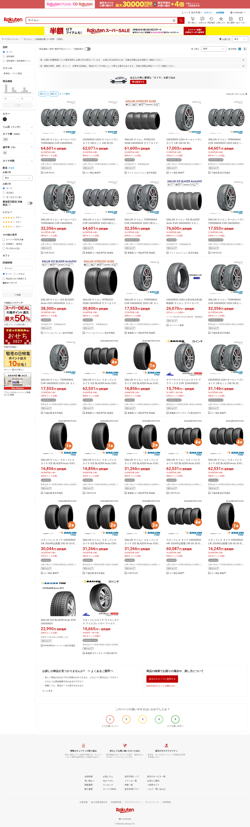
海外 (12, 168)
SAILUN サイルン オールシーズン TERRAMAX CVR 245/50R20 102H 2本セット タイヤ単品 (59, 223)
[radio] (4, 52)
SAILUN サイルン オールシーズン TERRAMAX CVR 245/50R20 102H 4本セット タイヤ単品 (59, 143)
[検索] (181, 20)
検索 (19, 105)
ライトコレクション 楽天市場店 (142, 173)
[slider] (3, 93)
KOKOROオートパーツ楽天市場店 (59, 646)
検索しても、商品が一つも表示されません (64, 685)
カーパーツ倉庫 (176, 325)
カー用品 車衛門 (93, 173)
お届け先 (7, 172)
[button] (238, 13)
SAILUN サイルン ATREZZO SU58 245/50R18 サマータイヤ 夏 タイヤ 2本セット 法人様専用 (100, 303)
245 (5, 139)
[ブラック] (5, 119)
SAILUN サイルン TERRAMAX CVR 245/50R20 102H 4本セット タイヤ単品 (226, 143)
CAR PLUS (49, 173)
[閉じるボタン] (243, 60)
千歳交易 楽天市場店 (220, 173)
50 (5, 153)
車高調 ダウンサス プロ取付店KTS (185, 413)
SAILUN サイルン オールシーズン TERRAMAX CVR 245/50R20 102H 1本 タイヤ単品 (226, 223)
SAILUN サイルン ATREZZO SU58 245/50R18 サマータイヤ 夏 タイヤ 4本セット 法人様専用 (141, 143)
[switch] (30, 203)
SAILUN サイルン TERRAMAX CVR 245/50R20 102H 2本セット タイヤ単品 (142, 223)
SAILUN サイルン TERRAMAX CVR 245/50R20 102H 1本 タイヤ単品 (142, 303)
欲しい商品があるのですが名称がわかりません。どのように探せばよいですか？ (81, 677)
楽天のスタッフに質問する (162, 679)
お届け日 (7, 184)
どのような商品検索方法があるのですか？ (64, 681)
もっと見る (47, 691)
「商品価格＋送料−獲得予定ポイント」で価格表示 (60, 49)
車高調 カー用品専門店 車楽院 (99, 253)
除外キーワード (10, 283)
